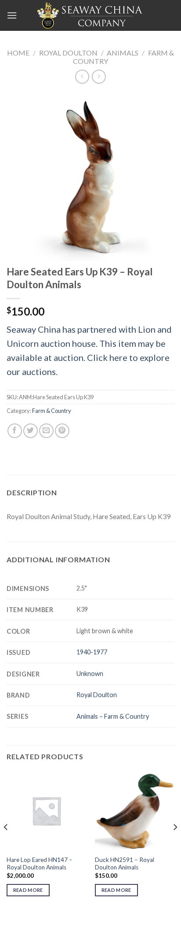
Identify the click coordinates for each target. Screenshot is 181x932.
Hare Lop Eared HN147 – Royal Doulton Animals (39, 863)
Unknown (89, 673)
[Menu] (12, 15)
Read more (28, 890)
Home (18, 52)
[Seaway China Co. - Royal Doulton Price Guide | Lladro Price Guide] (90, 15)
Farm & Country (51, 410)
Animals (122, 52)
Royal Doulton (68, 52)
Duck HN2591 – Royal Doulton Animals (124, 863)
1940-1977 (91, 652)
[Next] (174, 845)
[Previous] (6, 845)
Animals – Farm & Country (112, 716)
